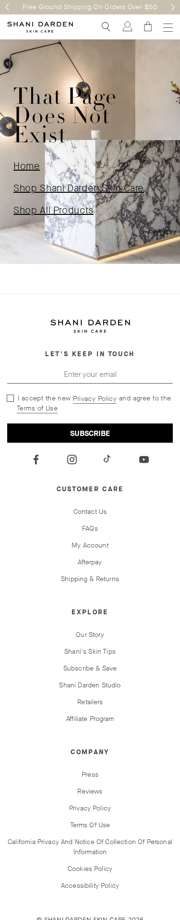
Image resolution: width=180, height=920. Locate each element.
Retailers (89, 702)
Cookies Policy (90, 868)
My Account (90, 545)
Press (90, 774)
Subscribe (90, 433)
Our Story (90, 634)
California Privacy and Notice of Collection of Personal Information (90, 847)
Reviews (89, 791)
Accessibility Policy (90, 885)
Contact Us (90, 511)
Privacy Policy (95, 398)
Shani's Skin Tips (90, 651)
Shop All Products (53, 210)
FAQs (90, 528)
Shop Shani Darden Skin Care (78, 188)
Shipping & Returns (90, 579)
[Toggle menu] (167, 27)
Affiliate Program (90, 718)
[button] (7, 7)
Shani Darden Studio (89, 685)
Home (26, 166)
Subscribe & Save (90, 668)
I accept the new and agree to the (93, 403)
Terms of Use (37, 408)
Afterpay (90, 562)
